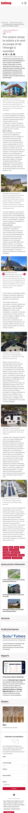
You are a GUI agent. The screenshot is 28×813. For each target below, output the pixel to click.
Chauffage (6, 552)
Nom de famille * (7, 775)
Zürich (5, 547)
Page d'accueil (4, 22)
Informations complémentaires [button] (12, 808)
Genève (5, 550)
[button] (3, 274)
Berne (11, 547)
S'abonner (14, 788)
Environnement (14, 550)
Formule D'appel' (7, 763)
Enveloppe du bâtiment (10, 555)
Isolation (21, 555)
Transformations (17, 558)
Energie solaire (15, 552)
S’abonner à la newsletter (14, 798)
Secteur (5, 781)
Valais (22, 547)
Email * (4, 756)
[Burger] (25, 3)
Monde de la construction (16, 22)
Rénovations (6, 558)
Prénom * (5, 769)
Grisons (17, 547)
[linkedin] (14, 795)
